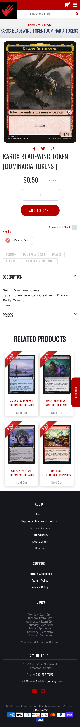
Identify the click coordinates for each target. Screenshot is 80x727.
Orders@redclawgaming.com (44, 681)
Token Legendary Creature (38, 261)
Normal (10, 261)
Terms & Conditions (40, 573)
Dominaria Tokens (34, 254)
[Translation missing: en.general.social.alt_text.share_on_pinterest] (52, 148)
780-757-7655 (44, 674)
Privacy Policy (40, 587)
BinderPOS (42, 710)
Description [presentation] (12, 277)
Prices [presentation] (8, 315)
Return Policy (40, 580)
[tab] (40, 278)
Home (32, 25)
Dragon (57, 254)
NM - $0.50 (20, 240)
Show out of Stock (59, 227)
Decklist (75, 392)
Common (11, 254)
